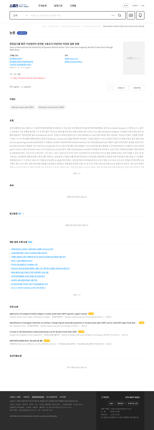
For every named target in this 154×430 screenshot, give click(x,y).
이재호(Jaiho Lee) (71, 58)
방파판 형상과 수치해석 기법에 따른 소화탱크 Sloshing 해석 (32, 249)
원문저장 (137, 87)
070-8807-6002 (132, 397)
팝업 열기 (23, 213)
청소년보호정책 (51, 397)
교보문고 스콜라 (15, 397)
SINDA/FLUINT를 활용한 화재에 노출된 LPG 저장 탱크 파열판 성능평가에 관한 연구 (40, 268)
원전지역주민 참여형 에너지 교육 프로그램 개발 (26, 341)
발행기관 (58, 5)
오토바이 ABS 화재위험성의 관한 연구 (24, 280)
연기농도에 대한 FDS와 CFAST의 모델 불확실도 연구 (29, 284)
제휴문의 (120, 403)
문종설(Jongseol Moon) (74, 61)
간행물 (73, 5)
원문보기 (121, 87)
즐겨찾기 (110, 88)
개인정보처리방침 (38, 397)
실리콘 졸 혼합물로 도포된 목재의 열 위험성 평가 (28, 276)
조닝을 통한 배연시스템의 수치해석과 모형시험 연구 (29, 253)
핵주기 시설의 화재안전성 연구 (21, 260)
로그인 (126, 5)
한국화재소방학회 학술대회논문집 (21, 61)
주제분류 (42, 5)
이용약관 (26, 397)
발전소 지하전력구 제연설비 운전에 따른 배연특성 (28, 288)
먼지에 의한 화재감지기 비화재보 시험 (24, 264)
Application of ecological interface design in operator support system (48, 314)
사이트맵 (62, 397)
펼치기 (76, 173)
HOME (44, 26)
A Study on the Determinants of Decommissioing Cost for (43, 332)
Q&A (111, 403)
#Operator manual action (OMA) (51, 107)
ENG (142, 5)
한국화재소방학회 (16, 58)
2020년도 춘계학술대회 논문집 (20, 64)
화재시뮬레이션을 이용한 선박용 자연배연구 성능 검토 (30, 272)
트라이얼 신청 (133, 403)
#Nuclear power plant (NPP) (23, 107)
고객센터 (135, 5)
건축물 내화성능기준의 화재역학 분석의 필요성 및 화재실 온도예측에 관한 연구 (38, 257)
